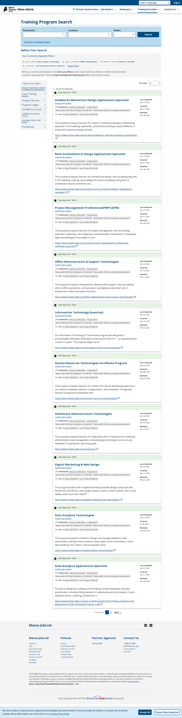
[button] (37, 42)
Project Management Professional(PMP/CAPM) (87, 208)
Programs (33, 660)
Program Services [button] (30, 100)
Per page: (143, 83)
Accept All (145, 712)
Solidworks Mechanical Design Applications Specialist (92, 100)
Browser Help (34, 654)
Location (73, 30)
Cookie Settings (67, 657)
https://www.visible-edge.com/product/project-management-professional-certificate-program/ (92, 245)
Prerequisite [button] (28, 126)
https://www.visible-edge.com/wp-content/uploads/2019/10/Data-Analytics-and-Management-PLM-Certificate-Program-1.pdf (94, 603)
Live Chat (127, 651)
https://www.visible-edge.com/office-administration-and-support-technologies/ (94, 296)
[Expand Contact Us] (178, 9)
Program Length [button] (30, 104)
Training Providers (147, 9)
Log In (176, 2)
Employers (125, 9)
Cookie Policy (66, 654)
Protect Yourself (35, 657)
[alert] (107, 93)
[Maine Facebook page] (146, 625)
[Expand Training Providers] (160, 9)
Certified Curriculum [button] (32, 109)
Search (148, 34)
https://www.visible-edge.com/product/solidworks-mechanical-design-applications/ (96, 135)
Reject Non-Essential (167, 712)
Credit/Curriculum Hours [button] (31, 114)
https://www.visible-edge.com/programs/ (75, 449)
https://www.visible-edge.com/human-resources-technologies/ (86, 398)
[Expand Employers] (133, 9)
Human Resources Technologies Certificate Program (91, 363)
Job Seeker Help (35, 649)
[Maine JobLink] (18, 9)
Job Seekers (107, 9)
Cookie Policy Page (59, 713)
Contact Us (170, 9)
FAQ (30, 646)
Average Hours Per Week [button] (31, 121)
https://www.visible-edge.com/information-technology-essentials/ (87, 347)
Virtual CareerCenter (86, 9)
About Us (32, 643)
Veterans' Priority (67, 649)
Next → (118, 612)
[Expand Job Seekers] (115, 9)
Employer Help (35, 651)
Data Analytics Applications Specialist (81, 566)
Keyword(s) (29, 30)
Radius (117, 30)
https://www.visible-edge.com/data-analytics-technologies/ (84, 550)
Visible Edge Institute (63, 103)
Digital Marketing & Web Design (77, 464)
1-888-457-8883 (130, 643)
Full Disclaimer (133, 681)
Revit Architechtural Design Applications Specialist (90, 154)
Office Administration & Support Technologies (87, 261)
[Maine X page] (151, 625)
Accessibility (65, 651)
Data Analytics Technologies (74, 515)
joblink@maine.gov (131, 646)
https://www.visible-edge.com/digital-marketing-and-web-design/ (87, 499)
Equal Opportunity (68, 646)
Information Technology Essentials (79, 312)
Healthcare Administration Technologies (83, 414)
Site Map (32, 662)
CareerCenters (130, 649)
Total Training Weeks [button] (29, 95)
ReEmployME (97, 643)
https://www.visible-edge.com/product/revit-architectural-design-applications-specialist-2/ (94, 191)
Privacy (63, 643)
